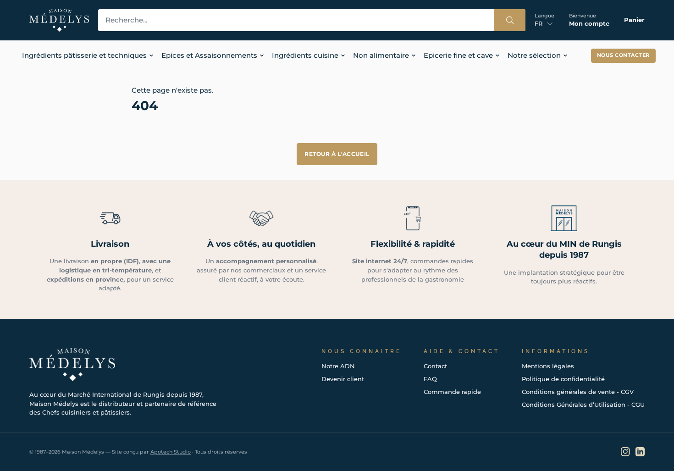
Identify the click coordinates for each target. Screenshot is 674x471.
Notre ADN (338, 366)
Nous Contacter (623, 55)
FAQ (430, 378)
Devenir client (342, 378)
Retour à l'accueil (337, 153)
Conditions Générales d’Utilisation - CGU (583, 404)
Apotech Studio (170, 452)
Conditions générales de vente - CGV (578, 391)
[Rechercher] (509, 20)
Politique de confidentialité (563, 378)
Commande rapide (452, 391)
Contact (435, 366)
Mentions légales (548, 366)
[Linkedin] (640, 451)
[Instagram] (625, 451)
